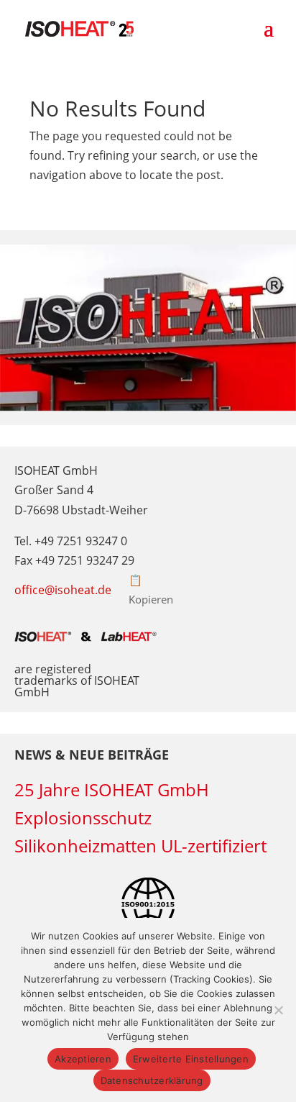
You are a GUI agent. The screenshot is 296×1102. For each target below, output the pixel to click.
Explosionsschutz (83, 817)
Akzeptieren (83, 1059)
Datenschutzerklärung (152, 1080)
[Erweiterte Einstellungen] (278, 1010)
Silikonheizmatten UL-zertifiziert (140, 845)
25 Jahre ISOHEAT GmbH (111, 789)
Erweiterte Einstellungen (191, 1059)
